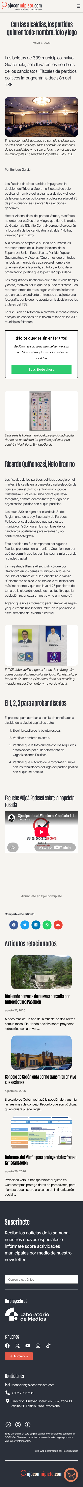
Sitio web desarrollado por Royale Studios (56, 1450)
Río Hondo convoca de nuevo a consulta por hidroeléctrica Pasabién (37, 998)
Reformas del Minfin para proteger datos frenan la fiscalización (40, 1159)
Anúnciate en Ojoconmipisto (41, 896)
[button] (13, 925)
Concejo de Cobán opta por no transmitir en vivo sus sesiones (40, 1079)
